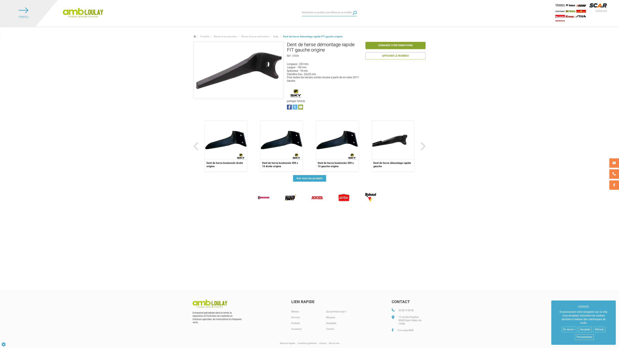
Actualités (331, 323)
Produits (295, 323)
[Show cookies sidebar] (4, 344)
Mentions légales (287, 343)
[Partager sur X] (295, 107)
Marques (330, 317)
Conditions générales (307, 343)
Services (295, 317)
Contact (330, 329)
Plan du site (334, 343)
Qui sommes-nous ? (336, 311)
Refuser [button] (599, 329)
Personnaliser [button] (584, 336)
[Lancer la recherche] (355, 13)
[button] (313, 36)
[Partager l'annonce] (300, 107)
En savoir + (569, 329)
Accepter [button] (585, 329)
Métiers (295, 311)
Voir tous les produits (309, 178)
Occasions (296, 329)
